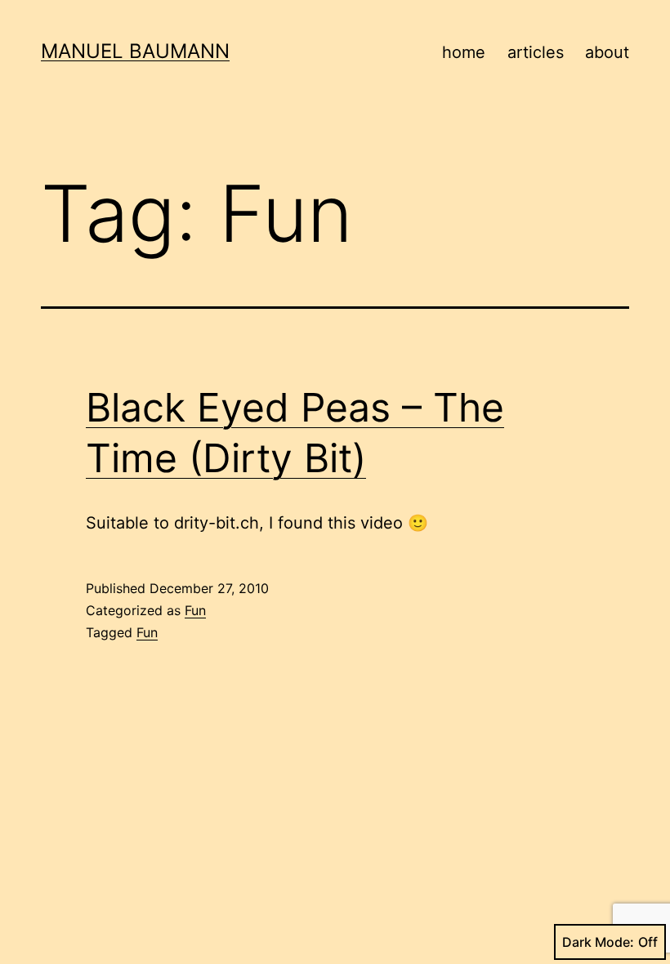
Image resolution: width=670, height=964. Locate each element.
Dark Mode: (598, 942)
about (607, 52)
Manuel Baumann (135, 51)
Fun (195, 610)
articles (535, 52)
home (463, 52)
